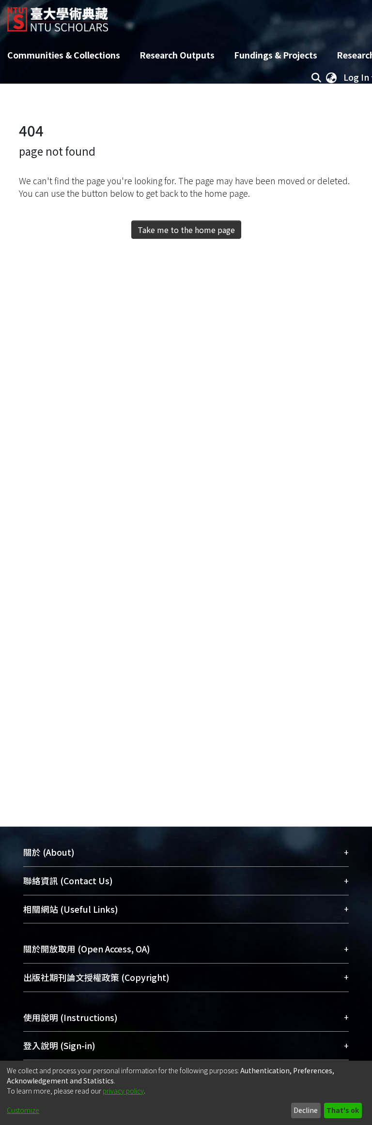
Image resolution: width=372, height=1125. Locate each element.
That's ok (342, 1110)
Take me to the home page (186, 229)
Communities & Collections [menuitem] (63, 55)
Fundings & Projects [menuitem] (275, 55)
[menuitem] (331, 77)
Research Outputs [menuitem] (177, 55)
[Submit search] (316, 77)
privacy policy (123, 1091)
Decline (306, 1110)
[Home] (57, 15)
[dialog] (186, 1093)
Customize (23, 1110)
